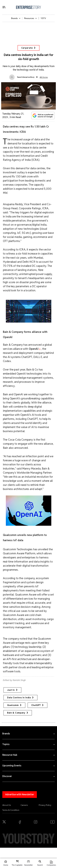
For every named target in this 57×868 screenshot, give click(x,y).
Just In (11, 690)
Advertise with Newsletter (19, 794)
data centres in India (19, 697)
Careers (24, 805)
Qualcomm (13, 705)
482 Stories (44, 77)
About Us (6, 805)
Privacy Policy (45, 805)
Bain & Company (16, 712)
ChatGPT (36, 705)
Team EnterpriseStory (25, 77)
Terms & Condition (10, 810)
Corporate (27, 48)
